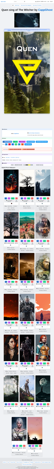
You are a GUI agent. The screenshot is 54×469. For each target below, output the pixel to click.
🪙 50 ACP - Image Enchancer (28, 149)
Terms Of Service (19, 462)
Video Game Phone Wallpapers (26, 5)
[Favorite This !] (9, 241)
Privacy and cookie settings (27, 464)
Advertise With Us (38, 462)
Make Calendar (30, 141)
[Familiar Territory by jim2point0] (11, 238)
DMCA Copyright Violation (46, 462)
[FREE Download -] (6, 241)
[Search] (24, 1)
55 (13, 198)
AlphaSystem (30, 203)
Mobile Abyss (17, 5)
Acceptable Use (26, 462)
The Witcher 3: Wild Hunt (15, 157)
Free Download (7, 141)
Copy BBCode (28, 144)
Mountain (46, 206)
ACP (5, 149)
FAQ (8, 462)
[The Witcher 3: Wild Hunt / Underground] (11, 279)
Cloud (9, 330)
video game (8, 157)
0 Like (15, 141)
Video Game (28, 206)
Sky (11, 330)
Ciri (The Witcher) (17, 452)
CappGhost (45, 9)
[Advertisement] (27, 121)
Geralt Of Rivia (10, 206)
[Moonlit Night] (42, 401)
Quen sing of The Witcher (37, 5)
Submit (39, 1)
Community (44, 1)
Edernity (14, 203)
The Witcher (15, 206)
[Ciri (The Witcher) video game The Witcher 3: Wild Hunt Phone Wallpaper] (19, 440)
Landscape (15, 330)
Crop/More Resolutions (42, 141)
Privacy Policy (12, 462)
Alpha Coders (3, 1)
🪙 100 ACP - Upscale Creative (15, 149)
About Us (4, 462)
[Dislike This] (16, 241)
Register (51, 1)
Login (48, 1)
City (27, 248)
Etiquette (31, 462)
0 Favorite (22, 141)
